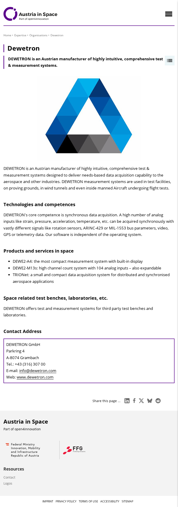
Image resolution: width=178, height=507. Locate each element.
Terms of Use (88, 501)
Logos (7, 483)
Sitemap (127, 501)
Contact (9, 477)
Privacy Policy (66, 501)
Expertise (20, 35)
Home (7, 35)
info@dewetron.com (37, 370)
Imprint (47, 501)
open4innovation (28, 429)
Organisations (38, 35)
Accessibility (109, 501)
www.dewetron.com (35, 377)
